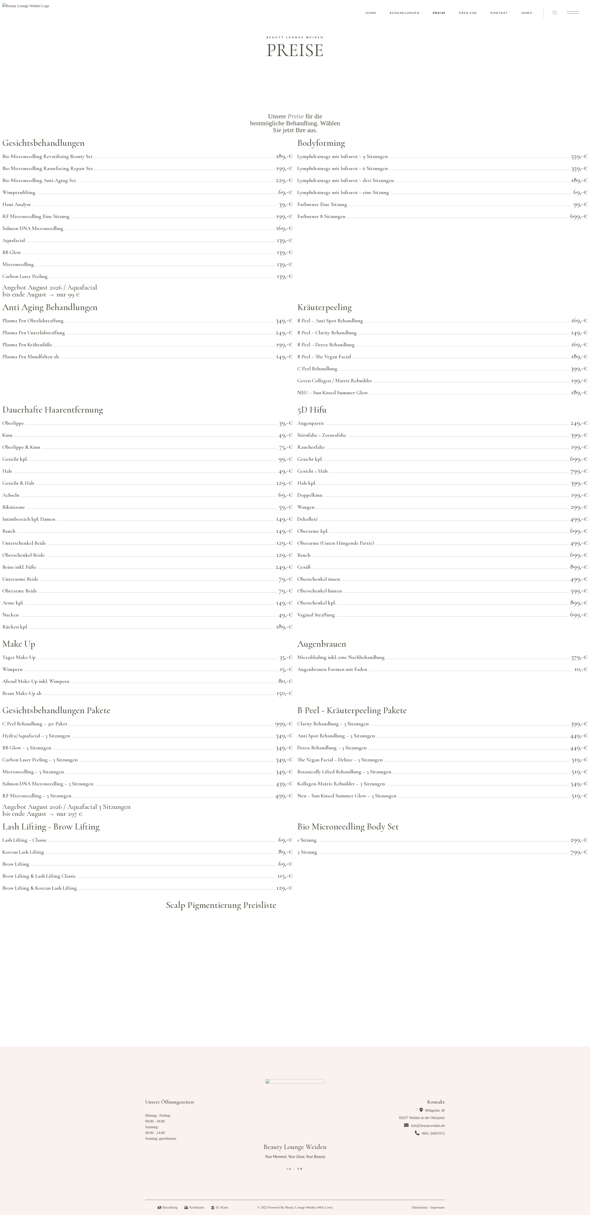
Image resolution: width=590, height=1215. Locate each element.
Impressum (438, 1207)
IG (289, 1168)
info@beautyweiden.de (427, 1126)
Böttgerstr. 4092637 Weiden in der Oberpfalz (422, 1114)
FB (300, 1168)
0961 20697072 (433, 1133)
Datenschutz (420, 1207)
